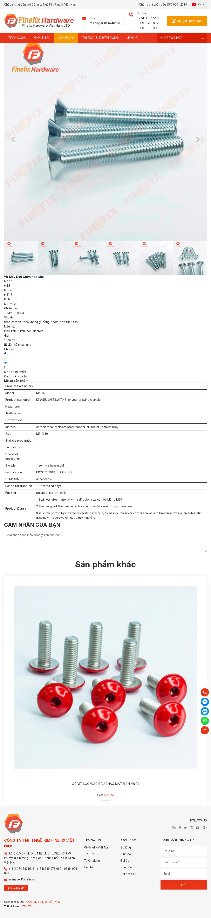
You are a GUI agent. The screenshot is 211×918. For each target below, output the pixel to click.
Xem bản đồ (17, 888)
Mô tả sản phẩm (15, 372)
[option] (105, 139)
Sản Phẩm (66, 37)
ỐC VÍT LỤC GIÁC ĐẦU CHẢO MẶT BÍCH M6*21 (105, 783)
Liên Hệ (132, 37)
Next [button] (198, 139)
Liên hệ (89, 867)
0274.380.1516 (148, 18)
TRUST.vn (28, 906)
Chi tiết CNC (129, 874)
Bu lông (126, 847)
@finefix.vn (111, 23)
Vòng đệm (127, 867)
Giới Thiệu (42, 37)
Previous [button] (13, 139)
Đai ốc (125, 860)
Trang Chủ (17, 37)
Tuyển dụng (92, 860)
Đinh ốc (126, 854)
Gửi (183, 885)
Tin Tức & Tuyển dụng (100, 37)
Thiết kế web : (12, 906)
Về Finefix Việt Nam (97, 847)
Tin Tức (89, 854)
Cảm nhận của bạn (16, 376)
